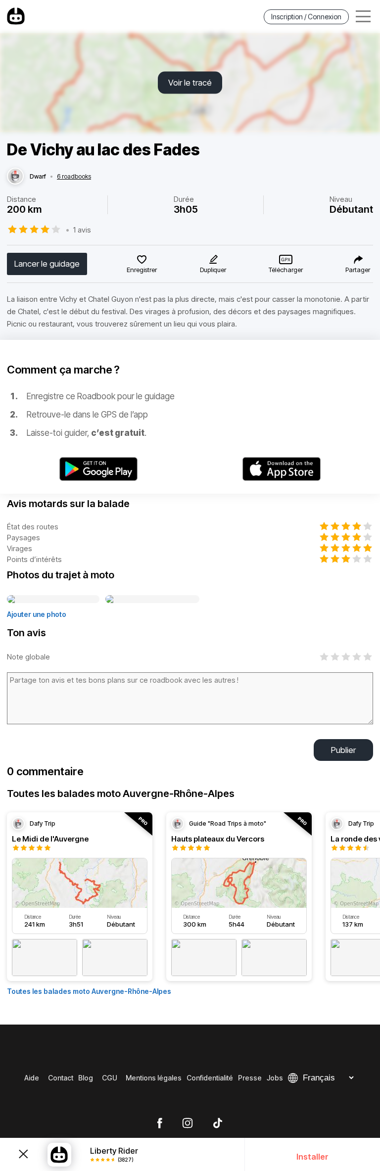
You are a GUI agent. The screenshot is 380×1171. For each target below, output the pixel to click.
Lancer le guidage (47, 264)
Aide (31, 1078)
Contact (60, 1078)
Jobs (275, 1078)
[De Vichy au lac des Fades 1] (53, 599)
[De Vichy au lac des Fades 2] (152, 599)
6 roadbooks (74, 177)
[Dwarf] (15, 177)
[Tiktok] (217, 1123)
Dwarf (38, 177)
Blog (85, 1078)
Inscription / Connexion (306, 16)
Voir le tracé (190, 83)
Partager (357, 270)
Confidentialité (210, 1078)
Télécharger (286, 270)
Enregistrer (142, 270)
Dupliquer (213, 270)
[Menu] (363, 16)
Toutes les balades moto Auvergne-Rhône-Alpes (89, 991)
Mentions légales (154, 1078)
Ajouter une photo (36, 614)
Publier (343, 750)
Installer (312, 1157)
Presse (250, 1078)
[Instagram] (187, 1123)
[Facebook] (159, 1123)
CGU (109, 1078)
